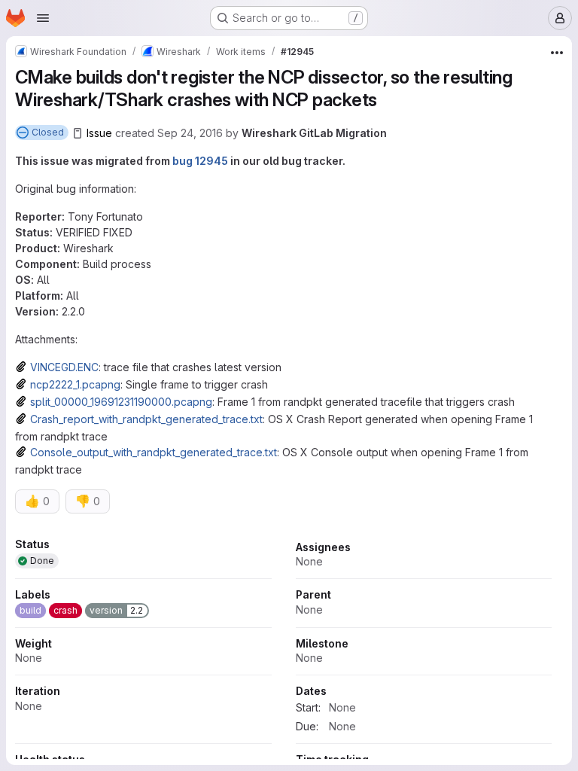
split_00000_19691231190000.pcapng (121, 401)
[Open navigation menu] (43, 18)
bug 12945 (200, 160)
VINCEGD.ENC (64, 367)
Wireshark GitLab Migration (314, 132)
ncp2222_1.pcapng (75, 384)
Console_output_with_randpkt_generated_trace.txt (153, 452)
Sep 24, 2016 (190, 132)
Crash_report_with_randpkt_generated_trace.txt (146, 419)
